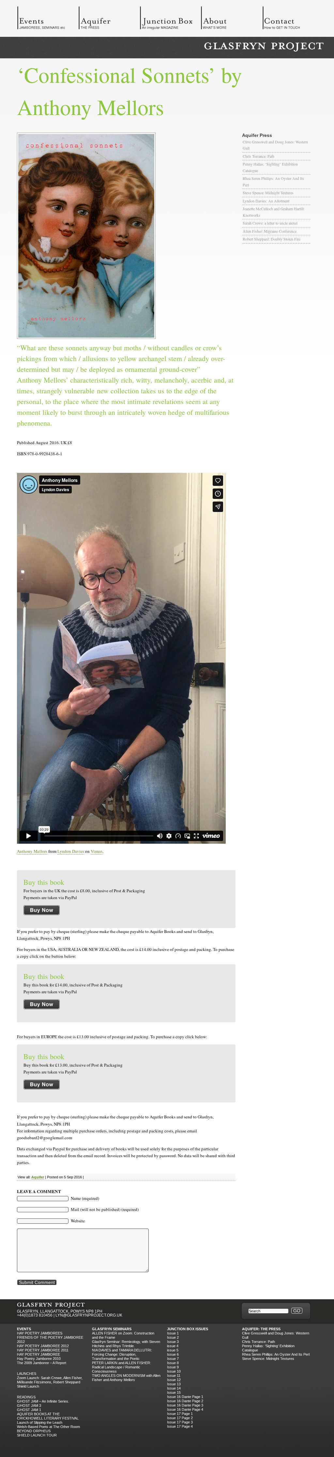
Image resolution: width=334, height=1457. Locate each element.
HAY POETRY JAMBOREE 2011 (42, 1350)
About (231, 20)
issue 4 (172, 1346)
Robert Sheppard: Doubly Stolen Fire (271, 238)
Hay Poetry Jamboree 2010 (39, 1359)
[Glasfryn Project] (264, 47)
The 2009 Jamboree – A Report (41, 1363)
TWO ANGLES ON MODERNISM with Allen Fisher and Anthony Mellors (126, 1378)
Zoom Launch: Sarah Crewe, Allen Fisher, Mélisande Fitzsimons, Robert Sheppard (50, 1380)
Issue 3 (173, 1342)
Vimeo (96, 851)
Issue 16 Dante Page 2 (185, 1401)
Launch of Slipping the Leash (39, 1422)
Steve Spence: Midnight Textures (268, 192)
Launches (26, 1374)
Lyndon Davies (70, 851)
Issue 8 (173, 1363)
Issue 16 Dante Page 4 (185, 1409)
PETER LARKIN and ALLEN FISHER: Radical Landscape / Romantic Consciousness (121, 1367)
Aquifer (109, 20)
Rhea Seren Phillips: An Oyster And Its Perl (273, 181)
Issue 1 (173, 1333)
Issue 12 (174, 1380)
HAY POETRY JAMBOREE (38, 1354)
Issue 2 (173, 1337)
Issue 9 (173, 1367)
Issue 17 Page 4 (180, 1426)
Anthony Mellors (32, 851)
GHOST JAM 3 (29, 1405)
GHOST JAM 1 (29, 1410)
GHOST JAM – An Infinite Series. (43, 1401)
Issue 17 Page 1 (180, 1414)
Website (78, 1221)
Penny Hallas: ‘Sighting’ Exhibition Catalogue (270, 167)
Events (47, 20)
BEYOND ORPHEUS (34, 1431)
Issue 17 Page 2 (180, 1418)
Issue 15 (174, 1392)
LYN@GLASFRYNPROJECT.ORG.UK (88, 1315)
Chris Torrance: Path (258, 156)
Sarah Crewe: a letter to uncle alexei (270, 223)
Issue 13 (174, 1384)
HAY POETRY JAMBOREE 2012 (43, 1346)
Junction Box (170, 20)
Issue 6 (173, 1354)
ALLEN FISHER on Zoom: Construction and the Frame (123, 1335)
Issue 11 (173, 1375)
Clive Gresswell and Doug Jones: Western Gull (275, 145)
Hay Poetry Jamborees (39, 1333)
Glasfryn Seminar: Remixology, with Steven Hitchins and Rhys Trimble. (126, 1344)
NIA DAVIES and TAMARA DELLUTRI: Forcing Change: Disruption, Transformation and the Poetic (122, 1354)
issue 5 (172, 1350)
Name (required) (85, 1198)
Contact (293, 20)
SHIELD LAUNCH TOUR (37, 1435)
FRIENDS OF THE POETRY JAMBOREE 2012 (50, 1339)
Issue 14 (174, 1388)
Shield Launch (28, 1386)
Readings (26, 1397)
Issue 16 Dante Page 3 (185, 1405)
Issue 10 (174, 1371)
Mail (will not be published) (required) (105, 1209)
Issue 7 (173, 1359)
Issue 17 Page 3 (180, 1422)
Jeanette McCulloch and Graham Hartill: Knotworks (274, 212)
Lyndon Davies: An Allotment (266, 200)
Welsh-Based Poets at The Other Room (48, 1427)
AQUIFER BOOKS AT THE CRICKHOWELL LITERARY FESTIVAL (48, 1416)
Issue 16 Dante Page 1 (185, 1397)
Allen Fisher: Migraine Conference (269, 231)
